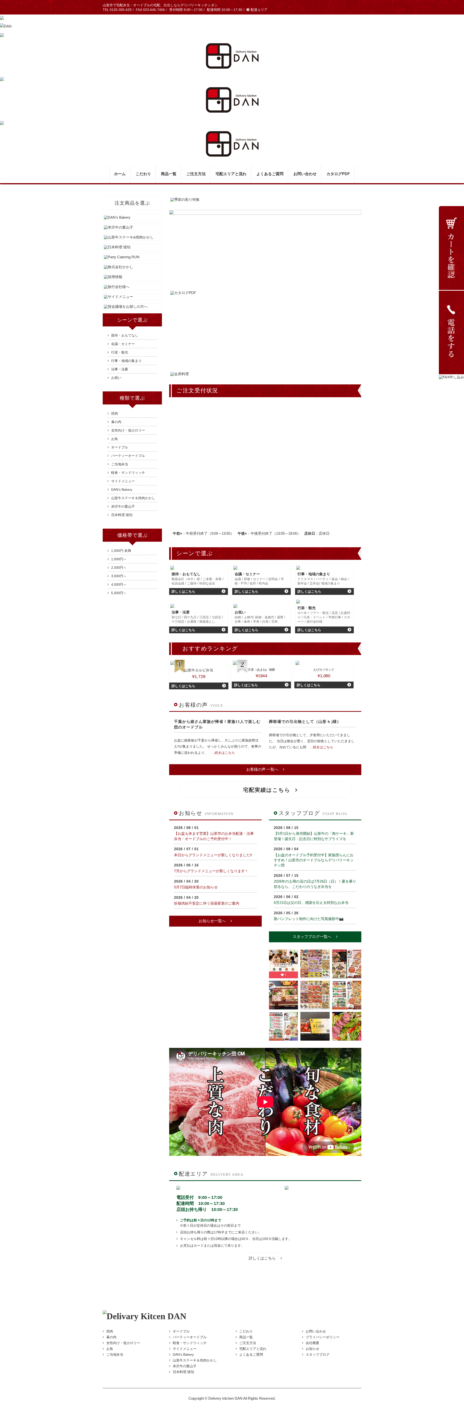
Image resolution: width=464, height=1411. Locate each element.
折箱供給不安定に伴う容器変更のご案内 (206, 903)
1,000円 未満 (121, 551)
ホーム (120, 174)
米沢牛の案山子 (123, 506)
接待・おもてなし (124, 335)
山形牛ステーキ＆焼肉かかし (133, 498)
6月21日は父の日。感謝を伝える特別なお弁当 (311, 902)
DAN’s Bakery (121, 489)
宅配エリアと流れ (231, 174)
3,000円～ (119, 576)
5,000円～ (119, 593)
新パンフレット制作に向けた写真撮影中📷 (309, 919)
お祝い (116, 378)
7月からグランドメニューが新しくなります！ (211, 871)
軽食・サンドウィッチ (128, 473)
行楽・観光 (119, 352)
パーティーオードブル (128, 456)
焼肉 (114, 413)
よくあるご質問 (269, 174)
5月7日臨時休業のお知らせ (196, 887)
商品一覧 (246, 1337)
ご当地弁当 (119, 464)
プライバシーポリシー (323, 1337)
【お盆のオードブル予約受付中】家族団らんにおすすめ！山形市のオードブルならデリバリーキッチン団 (314, 860)
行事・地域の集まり (126, 361)
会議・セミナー (123, 344)
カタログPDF (338, 174)
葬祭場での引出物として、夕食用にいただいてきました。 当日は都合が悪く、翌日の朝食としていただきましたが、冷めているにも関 (312, 741)
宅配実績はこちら (266, 790)
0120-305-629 (120, 10)
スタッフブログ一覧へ (312, 937)
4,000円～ (119, 584)
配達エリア (259, 10)
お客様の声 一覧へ (262, 769)
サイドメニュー (123, 481)
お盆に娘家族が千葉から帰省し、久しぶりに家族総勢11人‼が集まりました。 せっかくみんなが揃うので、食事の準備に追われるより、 (217, 746)
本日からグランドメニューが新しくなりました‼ (213, 855)
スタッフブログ (317, 1354)
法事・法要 (119, 369)
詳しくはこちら (262, 1258)
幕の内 (116, 422)
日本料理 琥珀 (121, 515)
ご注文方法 (196, 174)
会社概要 (312, 1343)
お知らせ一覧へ (212, 921)
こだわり (143, 174)
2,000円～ (119, 567)
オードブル (119, 447)
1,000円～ (119, 559)
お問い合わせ (305, 174)
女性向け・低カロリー (128, 430)
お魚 (114, 439)
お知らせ (312, 1349)
